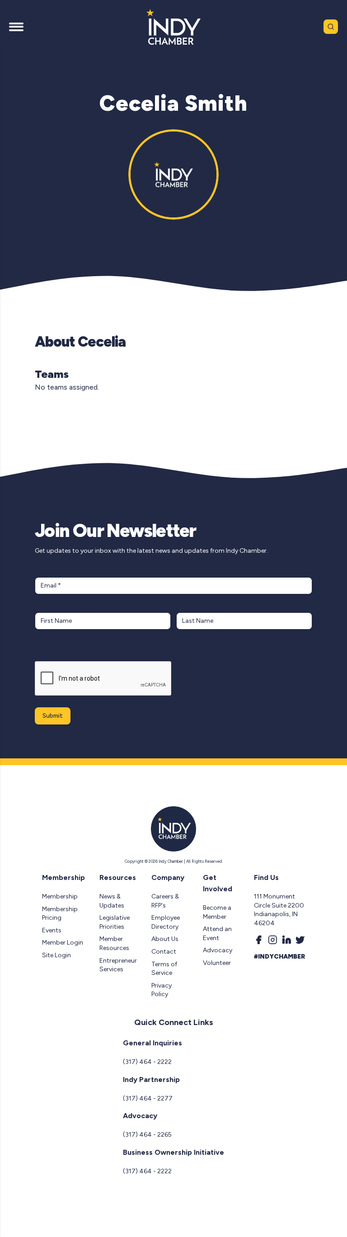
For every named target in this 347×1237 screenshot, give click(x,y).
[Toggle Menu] (16, 26)
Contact (163, 951)
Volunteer (217, 963)
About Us (164, 939)
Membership (60, 896)
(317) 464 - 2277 (148, 1098)
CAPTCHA (52, 652)
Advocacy (217, 950)
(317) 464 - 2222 (147, 1062)
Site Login (56, 955)
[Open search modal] (331, 26)
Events (51, 930)
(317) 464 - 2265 (147, 1134)
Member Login (62, 942)
